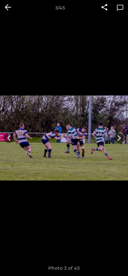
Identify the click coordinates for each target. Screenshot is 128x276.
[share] (104, 7)
